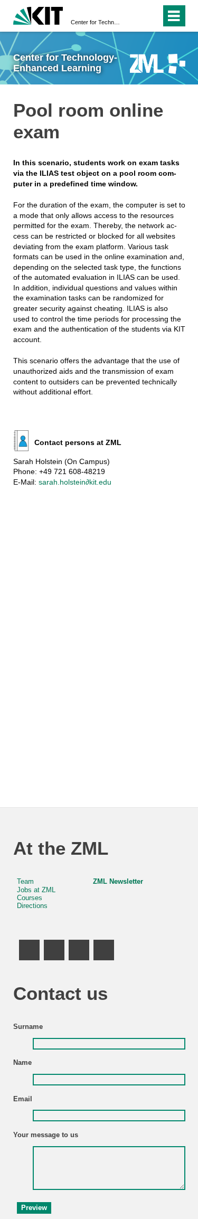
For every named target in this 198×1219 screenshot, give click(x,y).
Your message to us (45, 1135)
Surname (28, 1027)
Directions (32, 906)
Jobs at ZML (36, 890)
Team (25, 881)
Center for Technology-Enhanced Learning (96, 22)
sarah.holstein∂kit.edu (75, 482)
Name (22, 1062)
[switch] (134, 16)
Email (22, 1099)
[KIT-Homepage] (38, 14)
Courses (29, 898)
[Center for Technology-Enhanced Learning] (157, 63)
